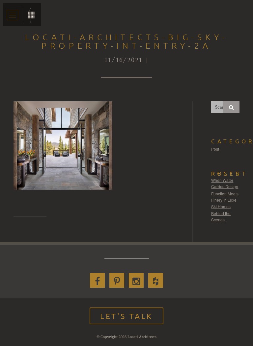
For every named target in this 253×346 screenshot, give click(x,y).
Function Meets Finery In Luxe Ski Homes (225, 200)
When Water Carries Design (224, 183)
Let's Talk (126, 316)
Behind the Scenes (221, 216)
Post (215, 149)
